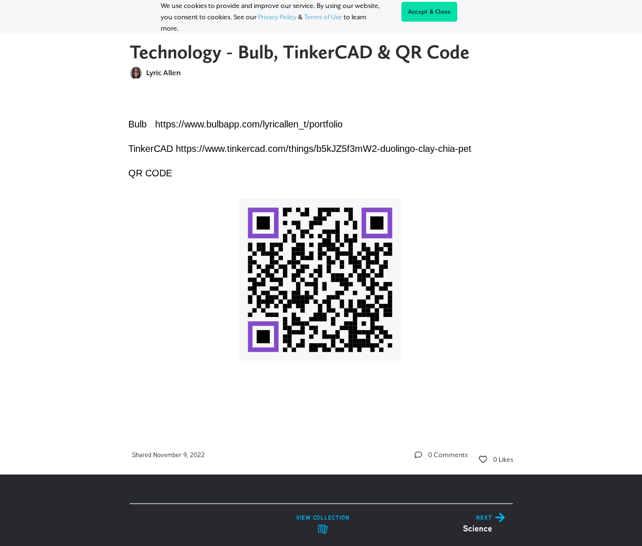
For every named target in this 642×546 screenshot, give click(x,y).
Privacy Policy (277, 17)
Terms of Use (323, 17)
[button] (418, 455)
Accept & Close (429, 11)
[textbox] (321, 253)
